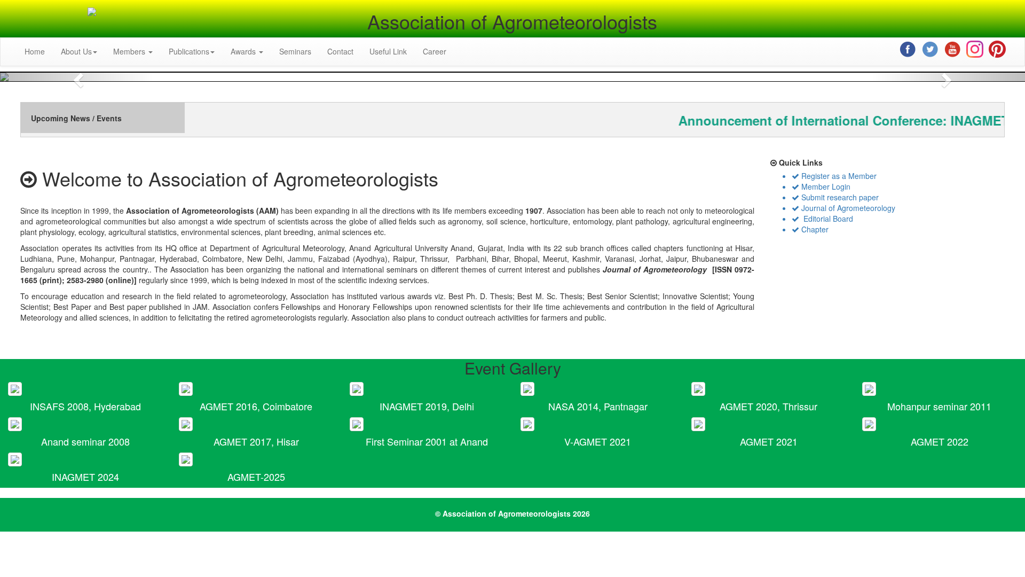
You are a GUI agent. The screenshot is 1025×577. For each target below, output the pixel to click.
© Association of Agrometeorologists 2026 (512, 513)
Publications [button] (189, 51)
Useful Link (388, 51)
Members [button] (130, 51)
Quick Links (800, 162)
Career (434, 51)
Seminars (295, 51)
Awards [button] (244, 51)
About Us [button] (76, 51)
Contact (340, 51)
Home (35, 51)
